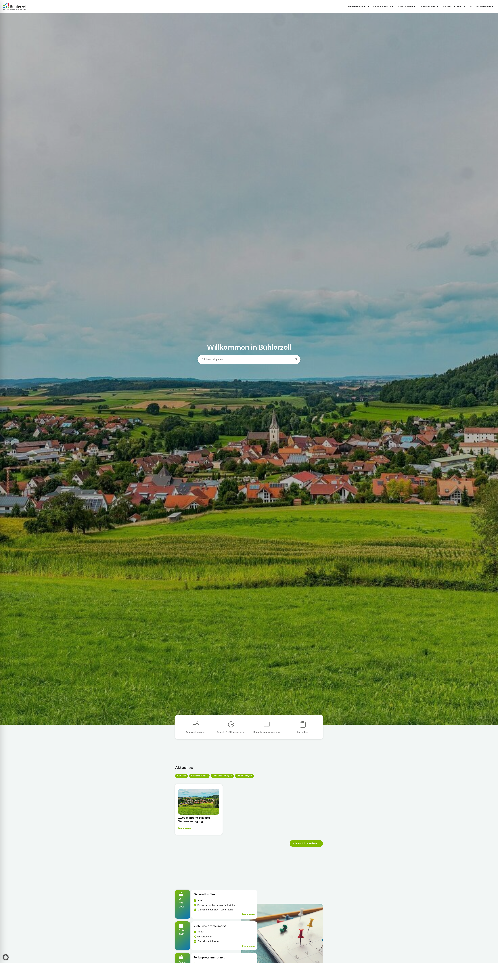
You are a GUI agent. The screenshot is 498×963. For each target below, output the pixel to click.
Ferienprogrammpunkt (209, 957)
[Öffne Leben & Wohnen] (438, 6)
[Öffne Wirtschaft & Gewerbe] (493, 6)
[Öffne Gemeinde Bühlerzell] (368, 6)
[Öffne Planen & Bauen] (414, 6)
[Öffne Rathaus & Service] (393, 6)
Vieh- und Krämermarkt (210, 926)
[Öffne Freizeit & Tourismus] (464, 6)
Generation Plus (204, 894)
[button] (5, 957)
